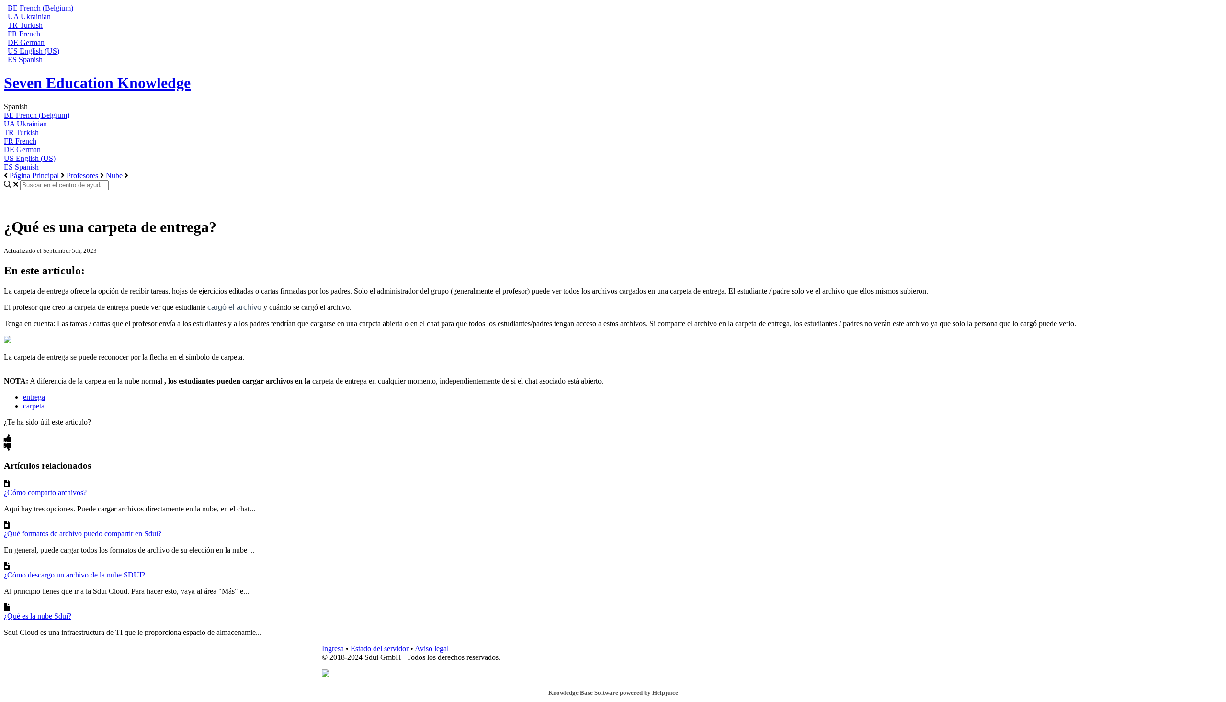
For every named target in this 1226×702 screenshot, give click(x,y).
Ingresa (333, 649)
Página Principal (34, 175)
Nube (114, 175)
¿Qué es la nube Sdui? (37, 616)
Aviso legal (432, 649)
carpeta (34, 406)
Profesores (82, 175)
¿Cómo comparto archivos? (45, 492)
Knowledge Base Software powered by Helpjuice (613, 692)
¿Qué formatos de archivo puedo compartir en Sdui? (82, 534)
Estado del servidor (380, 649)
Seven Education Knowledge (97, 82)
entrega (34, 397)
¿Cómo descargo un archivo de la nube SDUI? (74, 575)
